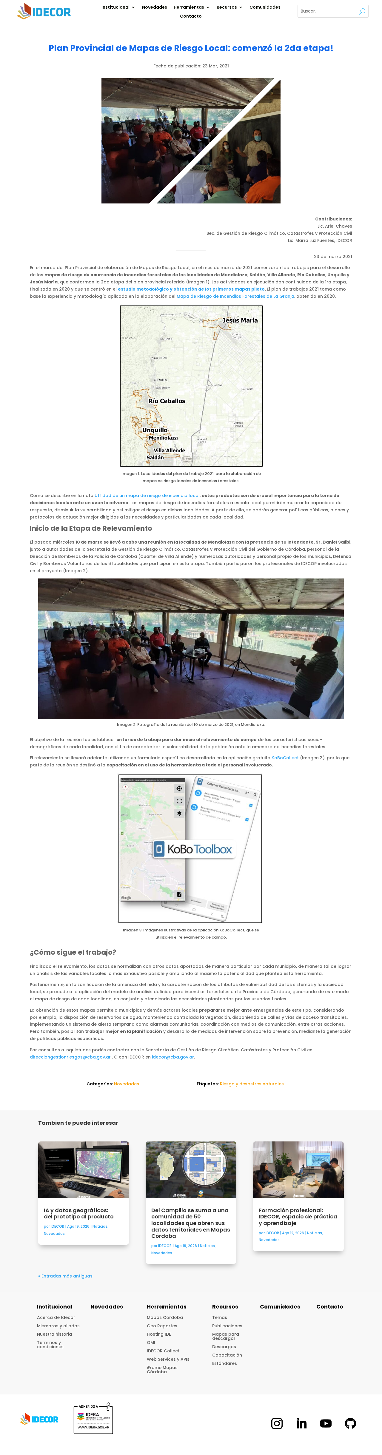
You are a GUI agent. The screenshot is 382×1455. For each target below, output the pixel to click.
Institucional (115, 7)
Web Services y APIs (168, 1359)
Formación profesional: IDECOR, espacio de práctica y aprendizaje (298, 1216)
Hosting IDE (159, 1334)
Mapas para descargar (225, 1336)
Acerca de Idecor (56, 1317)
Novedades (154, 7)
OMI (151, 1343)
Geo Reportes (162, 1326)
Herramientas (189, 7)
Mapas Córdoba (165, 1317)
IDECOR (57, 1226)
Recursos (227, 7)
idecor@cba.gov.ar (173, 1057)
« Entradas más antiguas (65, 1276)
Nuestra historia (54, 1334)
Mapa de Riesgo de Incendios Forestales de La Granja (235, 296)
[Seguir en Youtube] (326, 1423)
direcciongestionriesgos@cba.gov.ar (70, 1057)
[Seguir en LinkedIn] (301, 1423)
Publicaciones (227, 1326)
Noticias (100, 1226)
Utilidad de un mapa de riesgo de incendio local (147, 496)
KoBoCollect (285, 758)
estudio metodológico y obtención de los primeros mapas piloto (191, 289)
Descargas (224, 1347)
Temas (219, 1317)
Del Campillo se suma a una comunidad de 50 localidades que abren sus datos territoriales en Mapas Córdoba (190, 1223)
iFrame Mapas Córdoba (162, 1370)
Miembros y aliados (58, 1326)
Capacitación (227, 1355)
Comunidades (265, 7)
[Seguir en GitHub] (350, 1423)
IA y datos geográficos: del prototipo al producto (79, 1213)
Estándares (224, 1363)
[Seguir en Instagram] (277, 1423)
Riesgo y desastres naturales (252, 1084)
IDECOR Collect (163, 1351)
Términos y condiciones (50, 1345)
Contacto (191, 16)
